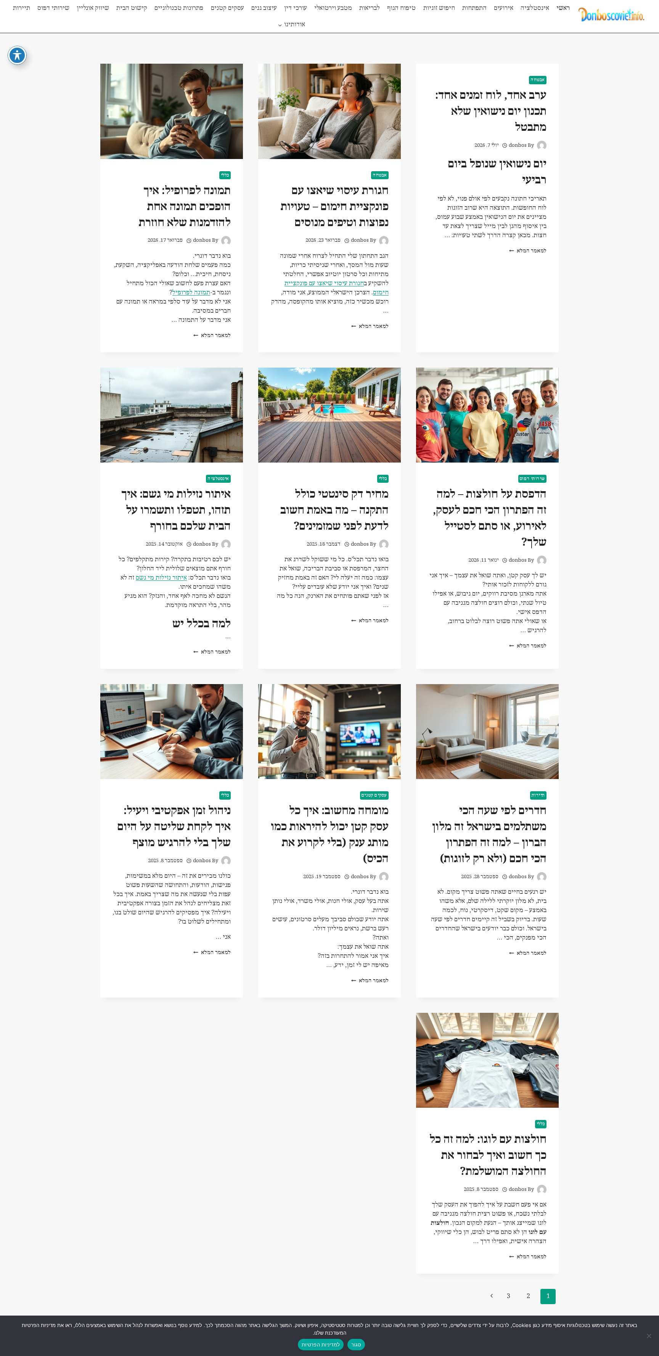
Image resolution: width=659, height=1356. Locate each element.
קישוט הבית (131, 8)
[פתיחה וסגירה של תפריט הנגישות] (17, 55)
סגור (356, 1345)
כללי (225, 175)
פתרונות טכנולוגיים (178, 8)
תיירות (21, 8)
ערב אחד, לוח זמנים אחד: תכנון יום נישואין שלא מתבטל (490, 111)
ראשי (563, 8)
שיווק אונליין (93, 8)
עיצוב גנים (264, 8)
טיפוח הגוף (401, 8)
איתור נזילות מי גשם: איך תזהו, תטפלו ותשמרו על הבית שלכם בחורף (176, 510)
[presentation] (329, 111)
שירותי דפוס (53, 8)
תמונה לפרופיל (191, 292)
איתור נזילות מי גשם (161, 578)
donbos (518, 145)
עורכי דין (295, 8)
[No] (649, 1336)
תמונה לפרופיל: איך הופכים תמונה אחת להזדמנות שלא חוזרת (185, 207)
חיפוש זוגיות (439, 8)
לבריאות (369, 8)
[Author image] (541, 145)
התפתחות (474, 8)
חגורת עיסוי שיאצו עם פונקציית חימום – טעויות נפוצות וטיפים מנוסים (335, 207)
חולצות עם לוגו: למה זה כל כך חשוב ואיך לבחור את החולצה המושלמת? (487, 1155)
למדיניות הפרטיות (321, 1345)
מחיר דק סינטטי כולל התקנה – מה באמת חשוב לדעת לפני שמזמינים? (334, 510)
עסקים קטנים (227, 8)
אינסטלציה (535, 8)
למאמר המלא (527, 251)
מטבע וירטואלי (333, 8)
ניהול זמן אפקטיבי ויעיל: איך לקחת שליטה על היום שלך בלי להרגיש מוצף (174, 827)
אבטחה (537, 79)
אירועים (503, 8)
